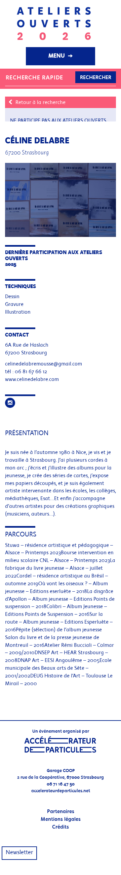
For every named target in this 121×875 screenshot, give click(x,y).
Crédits (60, 827)
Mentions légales (61, 819)
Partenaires (60, 811)
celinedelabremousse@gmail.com (43, 364)
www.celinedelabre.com (32, 379)
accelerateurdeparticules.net (60, 791)
